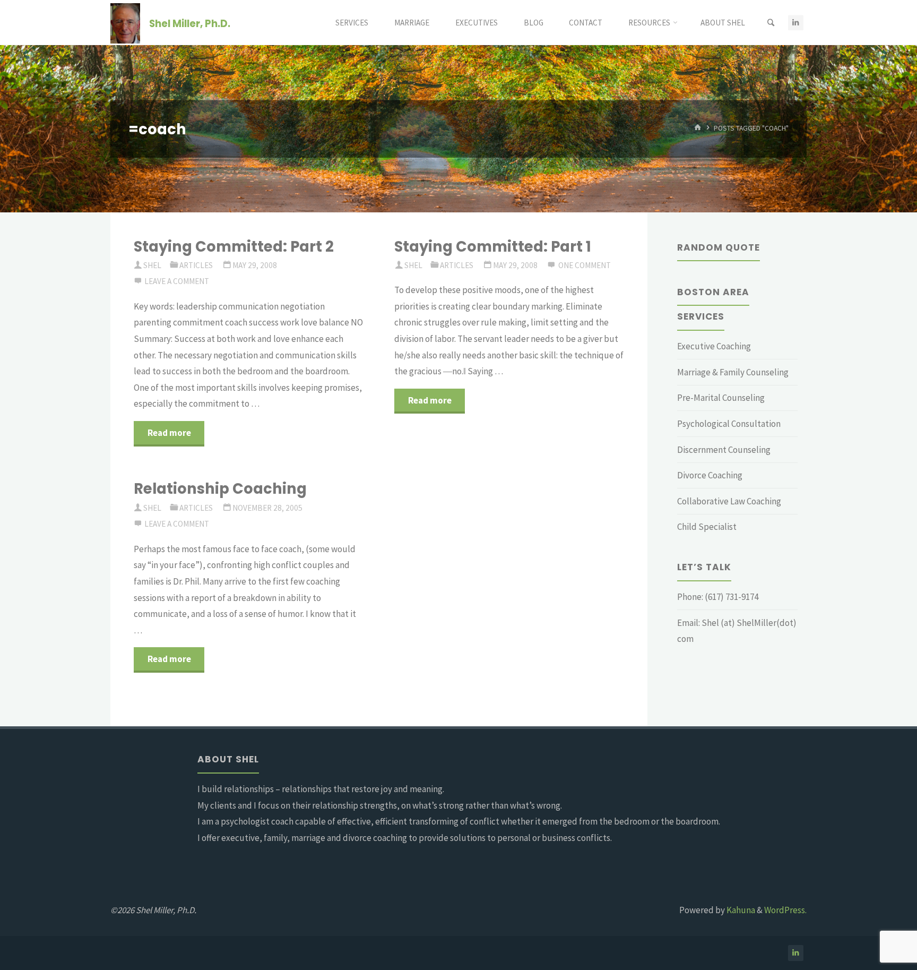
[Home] (698, 128)
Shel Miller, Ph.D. (189, 23)
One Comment (584, 265)
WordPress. (785, 910)
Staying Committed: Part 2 (234, 246)
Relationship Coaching (220, 488)
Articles (196, 265)
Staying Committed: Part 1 (492, 246)
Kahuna (740, 910)
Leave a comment (176, 281)
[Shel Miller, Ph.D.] (125, 22)
